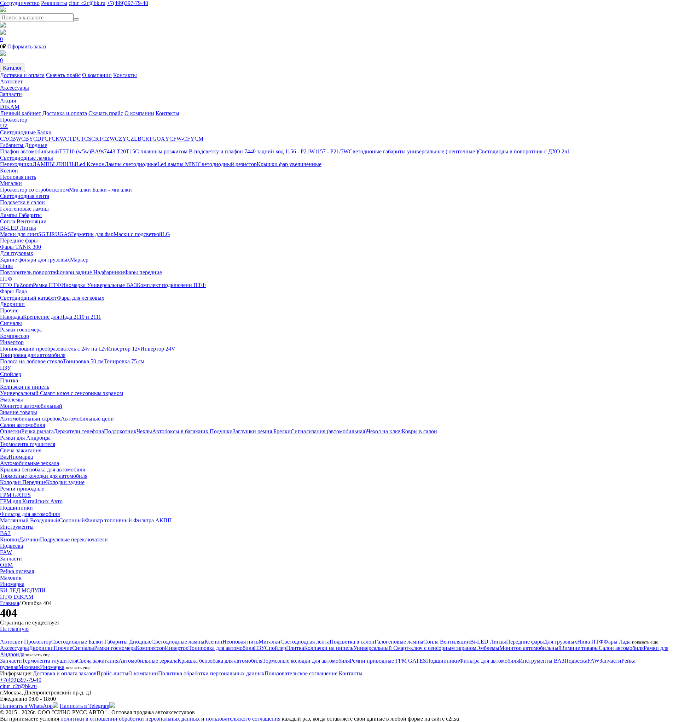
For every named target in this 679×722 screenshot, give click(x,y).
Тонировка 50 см (83, 361)
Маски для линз (19, 234)
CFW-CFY (182, 139)
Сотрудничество (20, 3)
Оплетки (10, 431)
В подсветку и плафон (216, 151)
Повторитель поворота (27, 272)
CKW (58, 139)
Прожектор (13, 120)
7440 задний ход (264, 151)
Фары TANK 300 (20, 247)
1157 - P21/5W (332, 151)
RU (55, 234)
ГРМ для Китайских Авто (31, 501)
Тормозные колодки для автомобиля (43, 476)
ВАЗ (131, 285)
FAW (6, 552)
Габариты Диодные (23, 145)
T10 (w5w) (78, 151)
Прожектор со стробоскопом (34, 190)
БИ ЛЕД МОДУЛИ (23, 590)
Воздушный (44, 520)
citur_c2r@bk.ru (87, 3)
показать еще (645, 642)
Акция (8, 101)
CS (87, 139)
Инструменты (17, 527)
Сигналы (11, 323)
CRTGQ (151, 139)
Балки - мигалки (112, 190)
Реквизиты (54, 3)
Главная (9, 603)
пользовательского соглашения (243, 719)
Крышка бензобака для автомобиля (42, 469)
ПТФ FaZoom (16, 285)
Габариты (30, 215)
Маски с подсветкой (138, 234)
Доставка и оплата (22, 75)
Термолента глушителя (27, 444)
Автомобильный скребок (30, 419)
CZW (108, 139)
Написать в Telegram (84, 706)
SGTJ (44, 234)
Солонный (72, 520)
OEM (6, 565)
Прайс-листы (112, 673)
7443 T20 (115, 151)
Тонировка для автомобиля (32, 355)
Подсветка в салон (22, 202)
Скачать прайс (63, 75)
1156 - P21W (300, 151)
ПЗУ (5, 368)
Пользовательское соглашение (301, 673)
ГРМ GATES (15, 495)
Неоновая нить (18, 177)
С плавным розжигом (162, 151)
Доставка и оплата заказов (65, 673)
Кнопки (9, 539)
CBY (27, 139)
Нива (6, 266)
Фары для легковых (80, 298)
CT (80, 139)
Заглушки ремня (253, 431)
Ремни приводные (22, 489)
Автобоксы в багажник (181, 431)
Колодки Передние (23, 482)
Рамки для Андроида (25, 438)
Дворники (12, 304)
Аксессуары (14, 88)
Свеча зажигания (20, 450)
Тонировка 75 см (124, 361)
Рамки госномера (21, 330)
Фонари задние (74, 272)
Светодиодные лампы (26, 158)
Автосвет (11, 81)
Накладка (11, 317)
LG (166, 234)
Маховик (11, 578)
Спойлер (10, 374)
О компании (97, 75)
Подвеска (11, 546)
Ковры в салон (419, 431)
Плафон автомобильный (29, 151)
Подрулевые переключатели (74, 539)
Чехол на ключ (384, 431)
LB (137, 139)
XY (165, 139)
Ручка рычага (37, 431)
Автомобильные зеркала (29, 463)
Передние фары (19, 240)
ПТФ (6, 279)
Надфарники (108, 272)
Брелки (282, 431)
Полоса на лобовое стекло (31, 361)
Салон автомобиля (22, 425)
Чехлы (144, 431)
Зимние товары (18, 412)
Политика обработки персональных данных (211, 673)
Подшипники (16, 508)
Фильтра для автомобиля (30, 514)
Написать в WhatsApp (26, 706)
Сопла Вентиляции (23, 221)
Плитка (9, 380)
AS (67, 234)
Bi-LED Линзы (18, 228)
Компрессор (14, 336)
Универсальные (106, 285)
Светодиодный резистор (227, 164)
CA (4, 139)
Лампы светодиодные (131, 164)
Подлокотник (120, 431)
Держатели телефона (79, 431)
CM (199, 139)
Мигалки (11, 183)
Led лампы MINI (177, 164)
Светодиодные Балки (26, 132)
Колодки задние (65, 482)
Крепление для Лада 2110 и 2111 (62, 317)
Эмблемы (11, 400)
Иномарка (74, 285)
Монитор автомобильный (31, 406)
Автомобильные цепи (87, 419)
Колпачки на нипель (24, 387)
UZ (4, 126)
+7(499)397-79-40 (127, 3)
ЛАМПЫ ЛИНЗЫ (54, 164)
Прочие (9, 310)
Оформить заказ (26, 46)
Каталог (12, 68)
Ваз (4, 457)
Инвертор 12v (123, 349)
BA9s (97, 151)
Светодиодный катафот (28, 298)
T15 (130, 151)
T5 (62, 151)
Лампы (9, 215)
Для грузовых (16, 253)
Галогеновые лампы (24, 209)
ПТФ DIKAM (16, 597)
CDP (39, 139)
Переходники (16, 164)
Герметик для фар (92, 234)
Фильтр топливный (109, 520)
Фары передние (143, 272)
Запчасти (11, 94)
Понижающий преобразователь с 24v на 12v (53, 349)
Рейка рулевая (17, 571)
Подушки (221, 431)
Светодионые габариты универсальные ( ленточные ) (413, 151)
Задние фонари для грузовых (35, 260)
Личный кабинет (20, 113)
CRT (96, 139)
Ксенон (9, 171)
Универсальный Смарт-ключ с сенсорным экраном (61, 393)
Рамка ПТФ (47, 285)
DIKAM (9, 107)
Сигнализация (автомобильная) (329, 431)
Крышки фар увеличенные (289, 164)
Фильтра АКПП (152, 520)
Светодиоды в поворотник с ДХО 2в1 (524, 151)
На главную (14, 629)
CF (48, 139)
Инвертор (12, 342)
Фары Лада (13, 291)
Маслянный (15, 520)
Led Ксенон (90, 164)
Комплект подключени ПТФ (171, 285)
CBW (14, 139)
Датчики (29, 539)
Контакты (125, 75)
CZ (130, 139)
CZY (121, 139)
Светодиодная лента (24, 196)
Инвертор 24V (157, 349)
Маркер (79, 260)
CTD (71, 139)
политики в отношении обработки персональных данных (130, 719)
